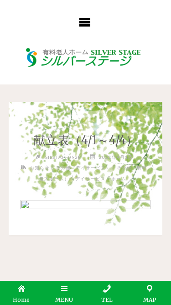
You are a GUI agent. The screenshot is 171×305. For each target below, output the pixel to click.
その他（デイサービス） (83, 167)
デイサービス (90, 178)
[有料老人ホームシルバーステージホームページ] (85, 57)
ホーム (118, 178)
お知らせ (40, 167)
